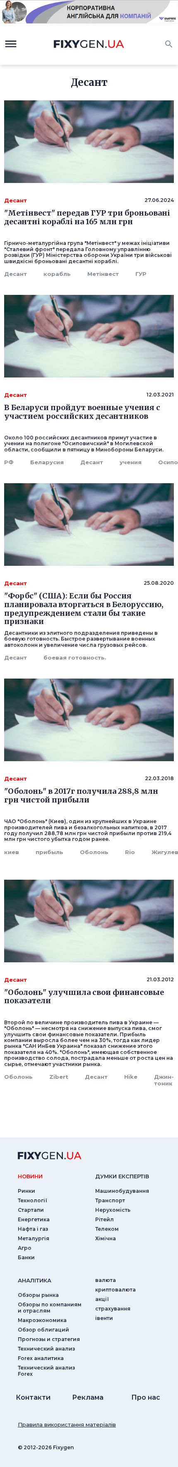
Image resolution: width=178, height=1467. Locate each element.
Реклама (87, 1397)
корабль (57, 274)
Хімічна (105, 1238)
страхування (112, 1309)
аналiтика (34, 1280)
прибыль (49, 852)
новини (30, 1176)
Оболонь (94, 852)
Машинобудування (122, 1191)
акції (102, 1299)
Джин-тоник (164, 1080)
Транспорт (110, 1200)
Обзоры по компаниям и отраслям (50, 1307)
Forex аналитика (41, 1358)
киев (11, 852)
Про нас (145, 1397)
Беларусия (47, 462)
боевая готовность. (74, 657)
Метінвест (103, 274)
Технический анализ (46, 1349)
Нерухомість (112, 1210)
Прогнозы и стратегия (49, 1339)
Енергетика (34, 1219)
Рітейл (104, 1219)
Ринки (26, 1191)
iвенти (104, 1318)
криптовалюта (115, 1290)
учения (131, 462)
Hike (130, 1076)
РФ (9, 462)
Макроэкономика (42, 1320)
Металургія (33, 1238)
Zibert (58, 1076)
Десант (15, 274)
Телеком (107, 1229)
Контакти (33, 1397)
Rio (130, 852)
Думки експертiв (122, 1176)
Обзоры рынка (38, 1295)
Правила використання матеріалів (67, 1424)
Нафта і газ (33, 1229)
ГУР (141, 274)
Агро (24, 1248)
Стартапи (31, 1210)
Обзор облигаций (43, 1330)
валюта (105, 1280)
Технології (32, 1200)
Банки (26, 1257)
